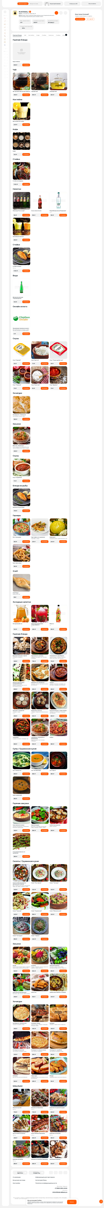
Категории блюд (41, 1180)
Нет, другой (90, 19)
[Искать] (41, 3)
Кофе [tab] (37, 35)
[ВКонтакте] (51, 1172)
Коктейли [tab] (31, 35)
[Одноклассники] (60, 1172)
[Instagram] (65, 1172)
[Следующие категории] (66, 35)
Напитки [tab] (51, 35)
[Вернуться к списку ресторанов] (5, 12)
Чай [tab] (25, 35)
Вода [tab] (64, 35)
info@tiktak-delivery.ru (60, 1192)
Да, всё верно (80, 19)
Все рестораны (23, 3)
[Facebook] (56, 1172)
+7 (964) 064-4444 (61, 1188)
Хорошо (72, 1201)
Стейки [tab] (44, 35)
